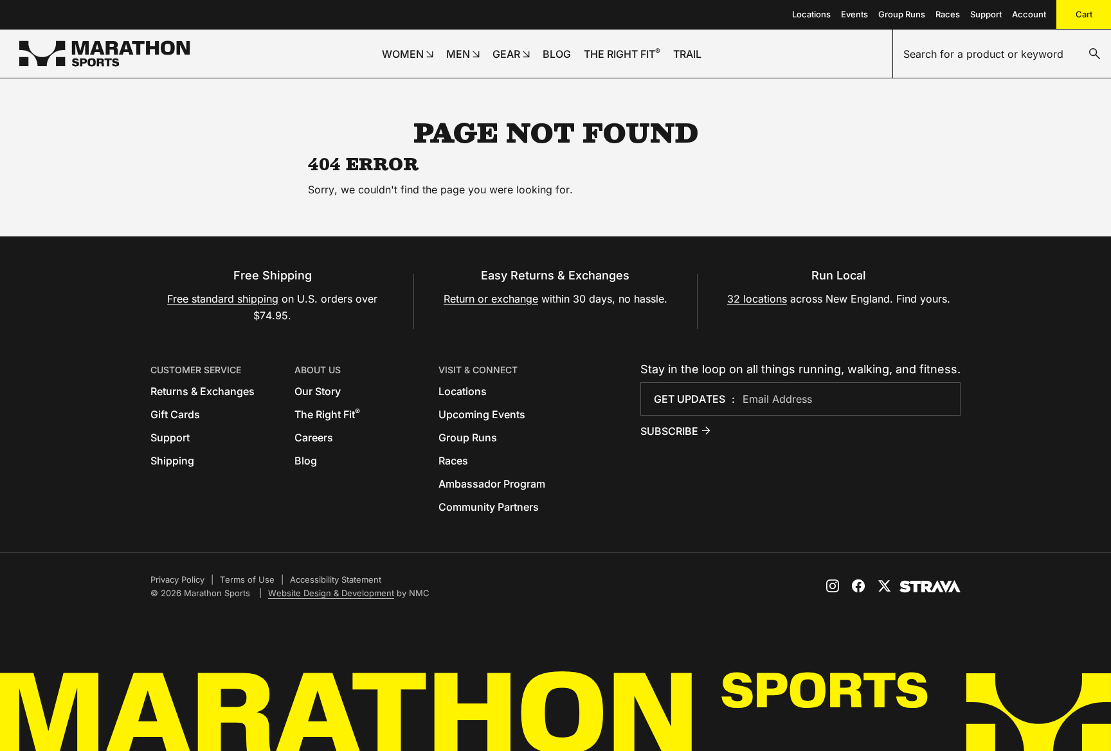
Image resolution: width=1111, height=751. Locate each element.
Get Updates (689, 399)
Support (986, 14)
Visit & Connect (478, 369)
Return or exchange (491, 298)
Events (854, 14)
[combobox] (1002, 54)
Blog (305, 460)
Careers (313, 437)
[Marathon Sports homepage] (104, 54)
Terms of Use (247, 579)
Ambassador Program (491, 483)
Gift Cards (175, 414)
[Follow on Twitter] (884, 586)
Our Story (317, 391)
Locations (811, 14)
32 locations (757, 298)
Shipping (172, 460)
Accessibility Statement (335, 579)
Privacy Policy (177, 579)
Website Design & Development (331, 593)
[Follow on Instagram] (832, 586)
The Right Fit (327, 414)
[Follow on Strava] (930, 586)
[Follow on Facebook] (858, 586)
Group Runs (901, 14)
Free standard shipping (222, 298)
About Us (317, 369)
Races (947, 14)
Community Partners (488, 506)
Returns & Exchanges (202, 391)
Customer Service (195, 369)
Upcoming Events (481, 414)
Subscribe (669, 431)
